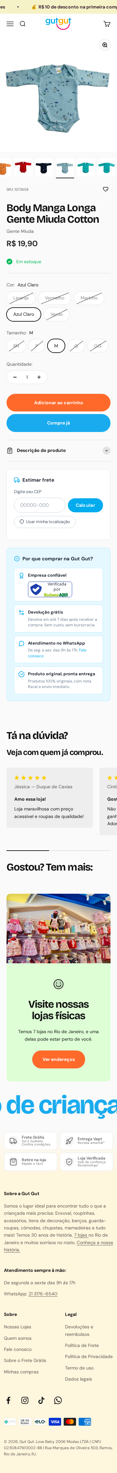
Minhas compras (21, 1372)
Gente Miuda (20, 231)
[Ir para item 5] (65, 168)
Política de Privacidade (89, 1356)
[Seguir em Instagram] (24, 1400)
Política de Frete (82, 1345)
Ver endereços (59, 1059)
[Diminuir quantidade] (15, 377)
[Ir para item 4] (44, 168)
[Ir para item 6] (86, 168)
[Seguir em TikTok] (41, 1400)
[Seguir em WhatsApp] (58, 1400)
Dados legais (78, 1379)
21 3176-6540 (43, 1294)
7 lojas (81, 1235)
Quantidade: (19, 364)
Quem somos (18, 1338)
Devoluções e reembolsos (79, 1330)
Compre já (58, 423)
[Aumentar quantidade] (39, 377)
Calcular (85, 505)
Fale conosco (18, 1349)
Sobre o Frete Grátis (25, 1360)
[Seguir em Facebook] (8, 1400)
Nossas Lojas (17, 1327)
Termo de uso (79, 1368)
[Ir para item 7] (107, 168)
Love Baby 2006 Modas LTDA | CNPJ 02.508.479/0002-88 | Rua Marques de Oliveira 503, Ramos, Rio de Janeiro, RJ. (58, 1448)
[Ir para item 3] (23, 168)
